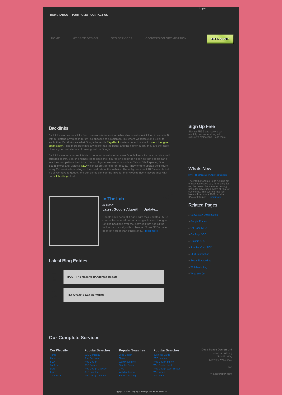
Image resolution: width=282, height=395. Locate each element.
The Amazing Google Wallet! (85, 294)
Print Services (91, 358)
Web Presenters (127, 361)
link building (61, 176)
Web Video (159, 372)
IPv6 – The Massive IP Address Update (92, 276)
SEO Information (199, 254)
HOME (55, 38)
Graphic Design (127, 365)
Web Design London (95, 375)
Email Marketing (127, 375)
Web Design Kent (162, 365)
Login (202, 8)
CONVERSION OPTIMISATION (165, 38)
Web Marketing (198, 267)
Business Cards (161, 355)
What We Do (197, 273)
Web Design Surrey (163, 361)
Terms (53, 372)
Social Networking (200, 260)
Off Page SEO (198, 227)
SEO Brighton (91, 372)
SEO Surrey (90, 365)
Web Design (90, 361)
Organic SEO (197, 241)
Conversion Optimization (204, 214)
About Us (54, 358)
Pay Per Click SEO (201, 247)
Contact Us (55, 375)
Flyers (122, 358)
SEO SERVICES (121, 38)
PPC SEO (158, 375)
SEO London (160, 358)
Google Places (198, 221)
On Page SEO (198, 234)
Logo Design (125, 355)
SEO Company (92, 355)
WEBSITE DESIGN (85, 38)
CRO (121, 368)
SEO (84, 165)
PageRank (113, 142)
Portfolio (54, 365)
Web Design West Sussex (166, 368)
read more (151, 230)
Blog (52, 368)
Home (53, 355)
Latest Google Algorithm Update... (130, 209)
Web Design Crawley (95, 368)
